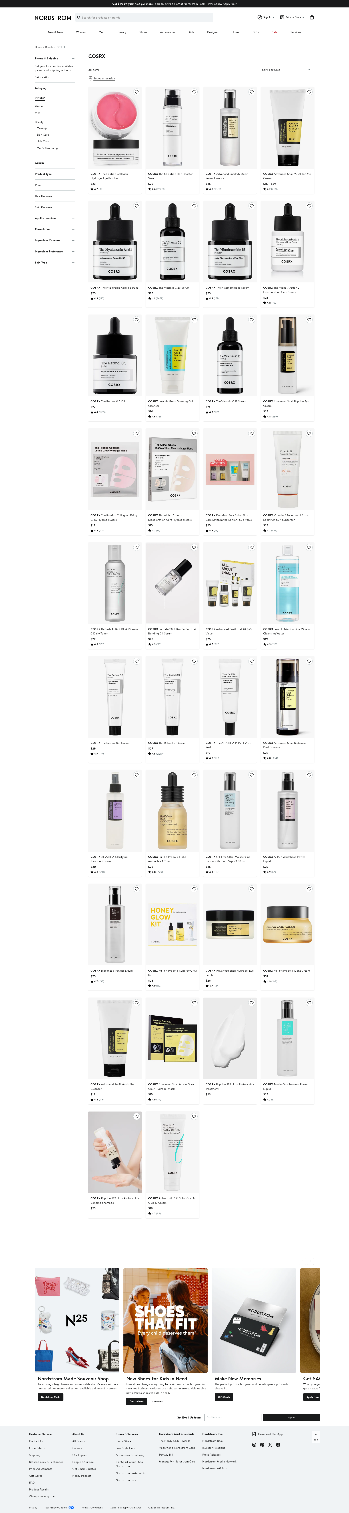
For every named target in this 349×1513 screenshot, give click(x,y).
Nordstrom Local (126, 1480)
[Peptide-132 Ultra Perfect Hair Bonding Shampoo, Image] (114, 1152)
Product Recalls (39, 1489)
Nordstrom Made (50, 1397)
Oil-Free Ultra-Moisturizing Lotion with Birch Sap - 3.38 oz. (228, 859)
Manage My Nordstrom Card (177, 1461)
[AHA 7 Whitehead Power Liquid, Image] (287, 810)
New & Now (55, 32)
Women (81, 32)
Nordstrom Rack (212, 1441)
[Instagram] (254, 1445)
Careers (77, 1448)
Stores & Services (127, 1434)
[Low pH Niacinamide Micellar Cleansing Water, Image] (287, 583)
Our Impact (79, 1455)
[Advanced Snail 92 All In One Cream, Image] (287, 127)
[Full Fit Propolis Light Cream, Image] (287, 924)
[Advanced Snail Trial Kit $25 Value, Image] (229, 583)
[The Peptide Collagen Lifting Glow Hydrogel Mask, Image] (114, 469)
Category (41, 88)
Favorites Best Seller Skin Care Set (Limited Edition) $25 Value (229, 517)
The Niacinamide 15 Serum (227, 288)
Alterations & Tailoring (130, 1455)
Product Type (43, 174)
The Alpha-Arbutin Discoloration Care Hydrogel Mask (170, 517)
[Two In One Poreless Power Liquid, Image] (287, 1038)
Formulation (43, 229)
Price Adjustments (40, 1469)
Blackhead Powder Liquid (112, 971)
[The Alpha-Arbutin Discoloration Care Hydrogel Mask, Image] (172, 469)
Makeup (42, 128)
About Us (78, 1434)
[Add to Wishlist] (136, 92)
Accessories (167, 32)
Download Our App (270, 1434)
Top (316, 1439)
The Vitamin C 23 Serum (168, 288)
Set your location (104, 78)
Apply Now (230, 4)
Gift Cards (224, 1397)
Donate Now (137, 1401)
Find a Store (123, 1441)
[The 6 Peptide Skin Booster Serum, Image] (172, 127)
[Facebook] (278, 1445)
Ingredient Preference (49, 252)
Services (295, 32)
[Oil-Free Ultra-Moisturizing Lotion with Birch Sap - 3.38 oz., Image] (229, 810)
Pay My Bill (166, 1454)
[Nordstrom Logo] (53, 18)
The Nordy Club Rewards (174, 1441)
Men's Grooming (47, 148)
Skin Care (43, 134)
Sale (274, 32)
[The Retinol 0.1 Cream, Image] (172, 697)
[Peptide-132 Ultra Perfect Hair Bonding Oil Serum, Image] (172, 583)
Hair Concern (43, 196)
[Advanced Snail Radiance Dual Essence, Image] (287, 697)
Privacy (33, 1507)
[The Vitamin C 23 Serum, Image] (172, 241)
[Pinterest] (262, 1445)
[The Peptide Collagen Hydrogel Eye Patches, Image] (114, 127)
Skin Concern (43, 207)
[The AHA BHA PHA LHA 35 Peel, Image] (229, 697)
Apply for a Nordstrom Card (177, 1448)
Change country (39, 1496)
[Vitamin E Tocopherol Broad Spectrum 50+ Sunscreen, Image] (287, 469)
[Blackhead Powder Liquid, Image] (114, 924)
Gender (39, 163)
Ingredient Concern (47, 240)
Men (101, 32)
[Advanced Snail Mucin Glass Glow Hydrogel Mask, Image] (172, 1038)
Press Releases (211, 1454)
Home (235, 32)
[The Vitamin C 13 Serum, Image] (229, 355)
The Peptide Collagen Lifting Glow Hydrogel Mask (114, 517)
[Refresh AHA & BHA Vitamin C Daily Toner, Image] (114, 583)
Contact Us (36, 1441)
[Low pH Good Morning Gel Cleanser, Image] (172, 355)
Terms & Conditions (92, 1507)
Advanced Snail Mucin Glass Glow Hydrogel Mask (171, 1086)
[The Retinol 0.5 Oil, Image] (114, 355)
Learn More (157, 1401)
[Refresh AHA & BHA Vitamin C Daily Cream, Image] (172, 1152)
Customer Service (40, 1434)
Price (38, 185)
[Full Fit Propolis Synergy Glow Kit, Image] (172, 924)
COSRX (40, 98)
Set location (42, 77)
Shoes (143, 32)
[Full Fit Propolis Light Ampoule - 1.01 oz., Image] (172, 810)
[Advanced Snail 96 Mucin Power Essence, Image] (229, 127)
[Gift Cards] (254, 1320)
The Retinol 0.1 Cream (167, 743)
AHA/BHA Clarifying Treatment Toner (109, 859)
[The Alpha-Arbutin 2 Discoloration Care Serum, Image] (287, 241)
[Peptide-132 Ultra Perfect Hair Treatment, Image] (229, 1038)
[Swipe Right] (310, 1261)
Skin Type (41, 263)
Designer (212, 32)
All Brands (78, 1441)
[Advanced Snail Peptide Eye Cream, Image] (287, 355)
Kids (191, 32)
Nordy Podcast (81, 1476)
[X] (270, 1445)
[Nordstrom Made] (77, 1320)
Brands (49, 47)
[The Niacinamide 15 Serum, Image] (229, 241)
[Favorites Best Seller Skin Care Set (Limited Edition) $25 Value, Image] (229, 469)
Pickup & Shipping (46, 59)
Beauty (122, 32)
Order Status (37, 1448)
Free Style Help (125, 1448)
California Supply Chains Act (125, 1507)
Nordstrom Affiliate (214, 1468)
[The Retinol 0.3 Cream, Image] (114, 697)
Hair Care (43, 141)
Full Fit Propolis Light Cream (286, 971)
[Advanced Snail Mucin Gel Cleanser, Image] (114, 1038)
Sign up (291, 1417)
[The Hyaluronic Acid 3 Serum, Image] (114, 241)
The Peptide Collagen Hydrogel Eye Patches (109, 176)
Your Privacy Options (55, 1507)
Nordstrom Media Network (219, 1461)
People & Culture (83, 1462)
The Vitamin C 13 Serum (226, 401)
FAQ (32, 1482)
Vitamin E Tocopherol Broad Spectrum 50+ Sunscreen (286, 517)
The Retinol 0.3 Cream (110, 743)
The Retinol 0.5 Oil (108, 401)
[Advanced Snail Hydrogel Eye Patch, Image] (229, 924)
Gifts (255, 32)
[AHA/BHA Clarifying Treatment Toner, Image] (114, 810)
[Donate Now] (165, 1320)
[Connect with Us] (286, 1445)
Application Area (45, 218)
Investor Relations (213, 1448)
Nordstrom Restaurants (131, 1473)
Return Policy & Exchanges (46, 1462)
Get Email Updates (84, 1469)
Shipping (34, 1455)
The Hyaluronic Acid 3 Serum (114, 288)
